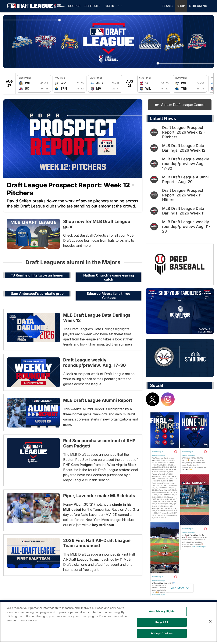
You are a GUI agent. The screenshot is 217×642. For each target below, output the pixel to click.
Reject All (161, 622)
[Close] (210, 621)
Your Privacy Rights (162, 611)
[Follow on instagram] (168, 399)
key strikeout (103, 525)
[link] (34, 83)
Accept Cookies (161, 633)
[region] (108, 622)
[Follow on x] (152, 399)
